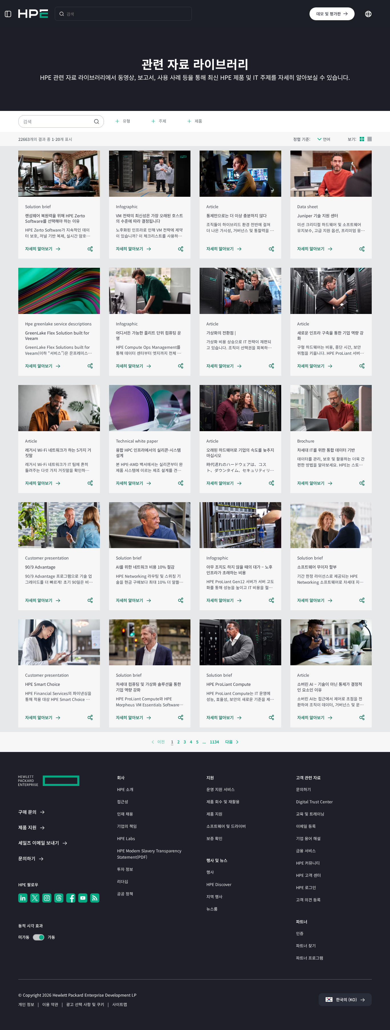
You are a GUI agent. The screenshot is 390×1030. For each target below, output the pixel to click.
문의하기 (303, 789)
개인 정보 (26, 1004)
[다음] (237, 742)
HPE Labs (126, 838)
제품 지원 (214, 814)
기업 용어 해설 (308, 838)
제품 (27, 827)
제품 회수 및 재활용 (223, 801)
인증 (299, 933)
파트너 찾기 (306, 945)
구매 (27, 812)
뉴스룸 (212, 909)
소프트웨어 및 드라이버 (226, 826)
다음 (229, 742)
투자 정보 (125, 869)
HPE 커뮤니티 (308, 863)
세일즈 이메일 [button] (38, 843)
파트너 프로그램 (309, 958)
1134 (214, 742)
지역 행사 (214, 896)
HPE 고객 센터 (308, 875)
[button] (8, 14)
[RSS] (94, 898)
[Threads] (58, 898)
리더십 (122, 881)
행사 (210, 872)
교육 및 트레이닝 (310, 814)
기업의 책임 (127, 826)
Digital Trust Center (314, 801)
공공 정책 (125, 894)
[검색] (61, 13)
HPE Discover (218, 884)
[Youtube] (82, 898)
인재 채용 (125, 814)
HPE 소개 (125, 789)
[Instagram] (46, 898)
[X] (34, 898)
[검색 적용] (96, 121)
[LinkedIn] (22, 898)
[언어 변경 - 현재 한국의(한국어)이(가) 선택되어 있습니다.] (368, 13)
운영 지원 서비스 (220, 789)
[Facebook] (70, 898)
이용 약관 (50, 1004)
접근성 (122, 801)
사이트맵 (119, 1004)
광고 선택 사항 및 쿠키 (85, 1004)
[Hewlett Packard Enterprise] (33, 13)
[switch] (35, 937)
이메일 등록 (306, 826)
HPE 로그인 (306, 887)
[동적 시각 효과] (38, 937)
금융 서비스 (306, 850)
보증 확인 (214, 838)
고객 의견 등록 (308, 900)
